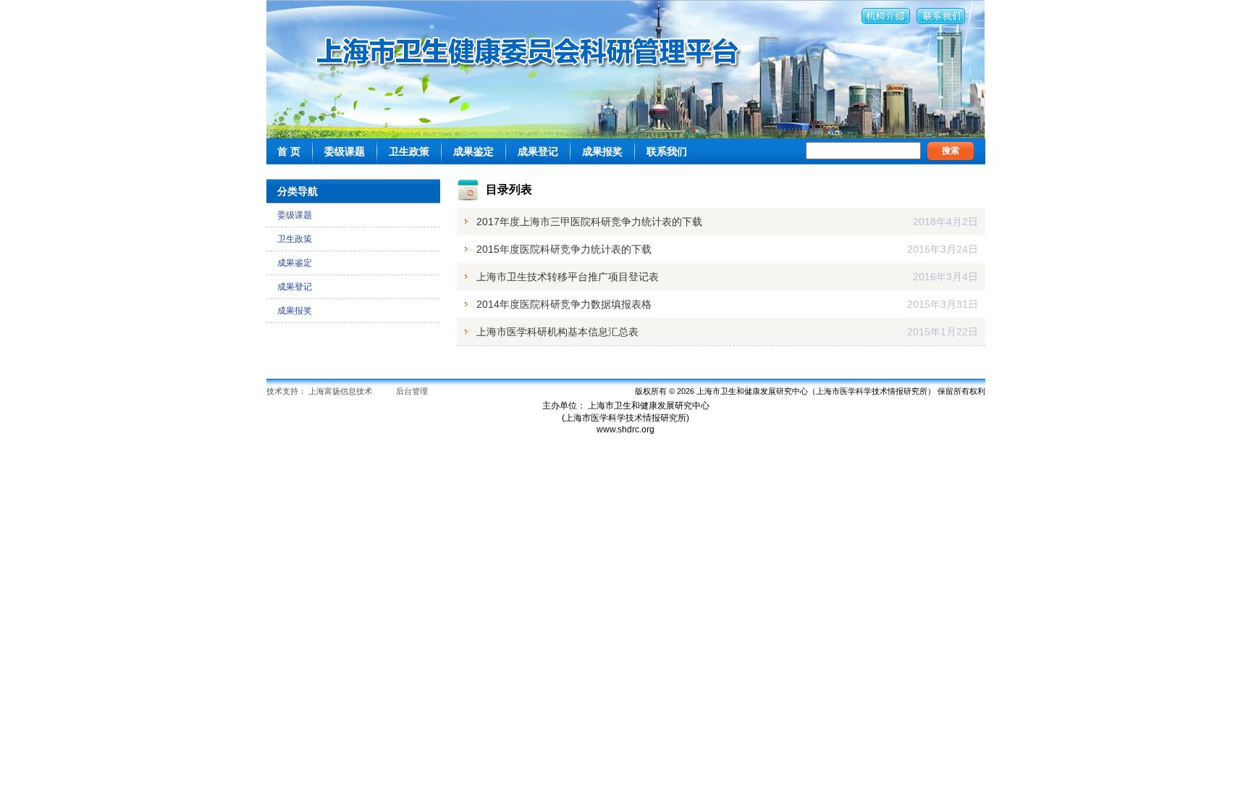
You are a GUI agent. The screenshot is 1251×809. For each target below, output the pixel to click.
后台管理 (412, 391)
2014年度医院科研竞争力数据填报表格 (564, 304)
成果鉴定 (473, 151)
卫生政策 (409, 151)
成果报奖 (602, 151)
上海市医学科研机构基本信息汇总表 (557, 332)
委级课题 (344, 151)
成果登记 (538, 151)
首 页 (288, 151)
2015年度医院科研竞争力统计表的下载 (564, 249)
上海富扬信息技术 (340, 391)
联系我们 (666, 151)
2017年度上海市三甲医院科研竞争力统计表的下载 (589, 221)
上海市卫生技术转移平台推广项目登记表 (567, 276)
